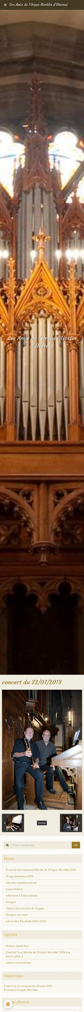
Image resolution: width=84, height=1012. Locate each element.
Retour (42, 822)
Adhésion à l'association (21, 895)
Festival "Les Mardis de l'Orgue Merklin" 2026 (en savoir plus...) (38, 954)
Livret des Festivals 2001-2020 (26, 921)
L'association (14, 889)
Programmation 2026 (19, 876)
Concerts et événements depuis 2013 (28, 986)
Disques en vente (17, 914)
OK (76, 845)
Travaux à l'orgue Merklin (21, 990)
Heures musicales (17, 946)
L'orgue (11, 902)
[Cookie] (8, 1004)
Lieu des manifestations (21, 882)
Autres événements (18, 962)
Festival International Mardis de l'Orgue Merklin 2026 (41, 870)
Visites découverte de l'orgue (25, 908)
